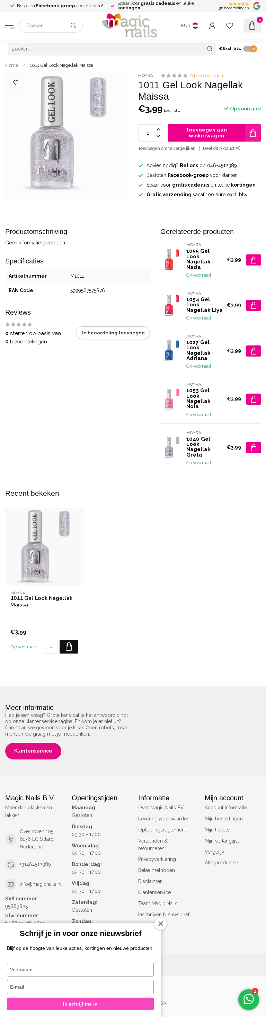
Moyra (145, 76)
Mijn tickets (217, 829)
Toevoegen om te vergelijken (167, 148)
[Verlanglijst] (229, 26)
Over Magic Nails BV (161, 807)
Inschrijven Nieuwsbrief (163, 914)
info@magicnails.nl (41, 884)
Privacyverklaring (157, 859)
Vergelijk (214, 852)
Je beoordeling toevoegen (113, 332)
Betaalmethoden (156, 870)
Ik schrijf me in (80, 1004)
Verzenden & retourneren (153, 844)
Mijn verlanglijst (222, 841)
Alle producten (221, 862)
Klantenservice (33, 751)
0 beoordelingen (206, 75)
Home (11, 65)
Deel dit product (219, 148)
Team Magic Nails (157, 903)
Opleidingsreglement (162, 829)
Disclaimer (150, 881)
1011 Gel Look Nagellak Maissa (61, 65)
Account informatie (226, 807)
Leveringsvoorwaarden (163, 818)
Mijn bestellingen (224, 818)
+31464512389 (35, 864)
